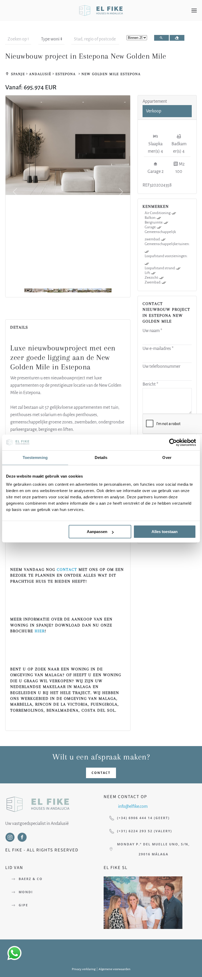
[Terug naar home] (101, 10)
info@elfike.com (133, 806)
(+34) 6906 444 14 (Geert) (143, 818)
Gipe (23, 905)
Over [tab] (166, 457)
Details (17, 311)
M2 (181, 164)
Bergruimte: (154, 222)
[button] (194, 10)
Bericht (150, 384)
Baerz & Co (31, 879)
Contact (101, 773)
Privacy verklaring (83, 969)
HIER (40, 631)
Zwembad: (153, 282)
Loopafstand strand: (160, 268)
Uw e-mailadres (158, 348)
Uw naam (152, 330)
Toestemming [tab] (35, 457)
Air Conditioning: (158, 213)
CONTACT (67, 569)
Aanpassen (97, 531)
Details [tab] (101, 457)
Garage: (151, 227)
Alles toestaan (165, 531)
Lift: (148, 273)
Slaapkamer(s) (155, 148)
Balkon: (151, 218)
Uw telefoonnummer (161, 366)
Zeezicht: (152, 278)
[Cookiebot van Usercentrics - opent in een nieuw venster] (173, 442)
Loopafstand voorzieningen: (166, 256)
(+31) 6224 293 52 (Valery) (144, 831)
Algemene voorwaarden (114, 969)
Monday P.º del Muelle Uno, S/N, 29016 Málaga (153, 849)
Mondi (26, 892)
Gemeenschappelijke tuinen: (167, 244)
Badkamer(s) (178, 148)
